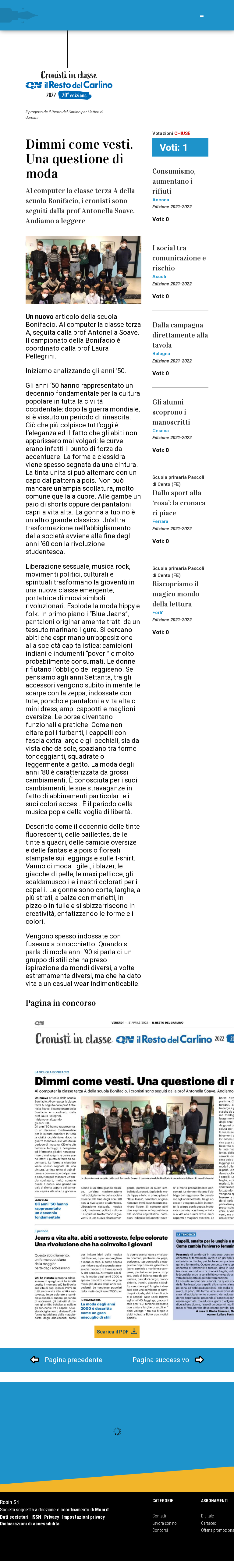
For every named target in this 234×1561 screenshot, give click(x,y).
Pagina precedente (73, 1360)
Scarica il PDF (113, 1332)
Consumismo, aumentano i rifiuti (174, 181)
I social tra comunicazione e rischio (179, 258)
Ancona (160, 200)
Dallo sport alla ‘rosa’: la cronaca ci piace (179, 502)
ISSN (36, 1517)
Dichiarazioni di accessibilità (29, 1524)
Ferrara (160, 521)
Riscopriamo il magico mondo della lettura (175, 594)
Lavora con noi (165, 1523)
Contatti (159, 1515)
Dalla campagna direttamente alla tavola (180, 335)
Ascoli (159, 276)
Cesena (160, 430)
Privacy (51, 1517)
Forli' (157, 612)
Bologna (161, 353)
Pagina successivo (161, 1360)
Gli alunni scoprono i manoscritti (171, 412)
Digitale (207, 1515)
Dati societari (14, 1517)
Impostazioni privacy (83, 1517)
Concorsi (160, 1530)
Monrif (102, 1510)
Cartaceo (208, 1523)
